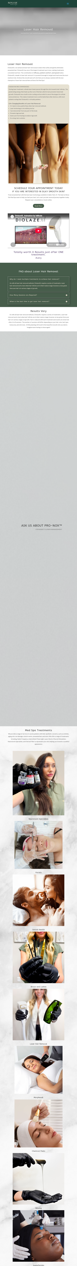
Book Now (38, 206)
